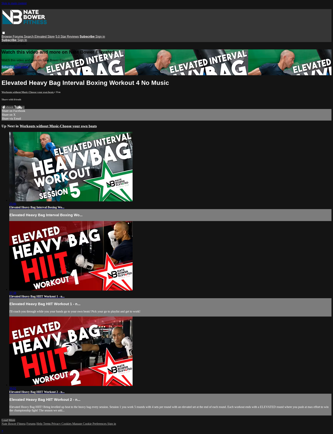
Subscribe (8, 66)
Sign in (100, 36)
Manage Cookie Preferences (89, 423)
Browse (7, 36)
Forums (18, 36)
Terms (47, 423)
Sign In (22, 40)
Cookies (66, 423)
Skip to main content (14, 3)
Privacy (56, 423)
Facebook (8, 107)
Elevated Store (44, 36)
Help (39, 423)
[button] (3, 33)
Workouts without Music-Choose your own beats (28, 92)
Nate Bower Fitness (14, 423)
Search (29, 36)
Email (20, 107)
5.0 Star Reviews (67, 36)
